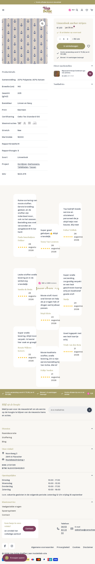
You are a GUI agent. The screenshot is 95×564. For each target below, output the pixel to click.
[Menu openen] (3, 10)
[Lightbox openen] (42, 23)
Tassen (32, 167)
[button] (88, 46)
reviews (61, 2)
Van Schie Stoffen (18, 553)
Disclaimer (88, 547)
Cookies (76, 547)
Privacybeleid (63, 547)
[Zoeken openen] (76, 10)
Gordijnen (22, 164)
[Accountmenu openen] (81, 10)
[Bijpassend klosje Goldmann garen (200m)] (57, 74)
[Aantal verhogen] (68, 39)
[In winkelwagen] (90, 73)
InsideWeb (38, 553)
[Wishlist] (86, 10)
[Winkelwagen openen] (91, 10)
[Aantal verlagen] (59, 39)
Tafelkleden (23, 167)
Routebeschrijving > (15, 460)
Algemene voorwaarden (42, 547)
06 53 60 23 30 (64, 530)
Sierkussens (33, 164)
